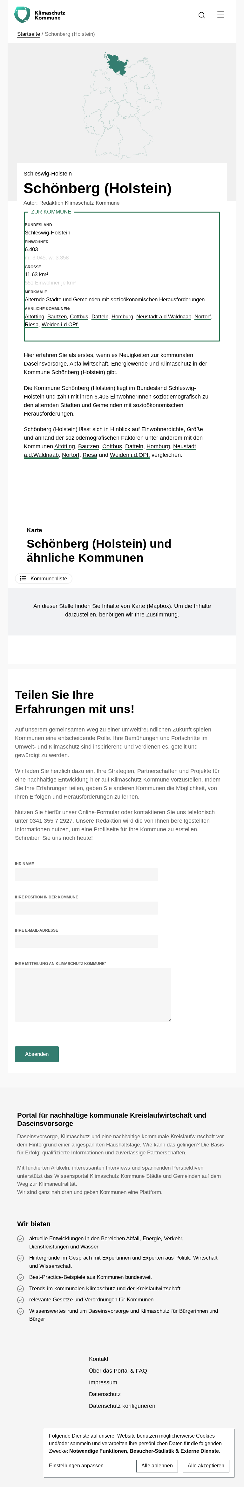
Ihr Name (24, 864)
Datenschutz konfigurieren (122, 1406)
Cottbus (112, 446)
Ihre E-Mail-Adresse (36, 930)
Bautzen (88, 446)
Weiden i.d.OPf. (130, 455)
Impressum (103, 1382)
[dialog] (139, 1453)
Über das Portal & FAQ (118, 1371)
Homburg (158, 446)
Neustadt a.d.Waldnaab (163, 317)
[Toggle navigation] (220, 14)
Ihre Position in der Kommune (46, 897)
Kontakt (98, 1359)
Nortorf (70, 455)
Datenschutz (105, 1394)
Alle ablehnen (157, 1465)
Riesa (90, 455)
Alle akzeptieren (206, 1465)
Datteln (134, 446)
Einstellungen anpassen (76, 1465)
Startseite (28, 34)
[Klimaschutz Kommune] (41, 15)
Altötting (64, 446)
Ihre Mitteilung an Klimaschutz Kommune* (60, 963)
